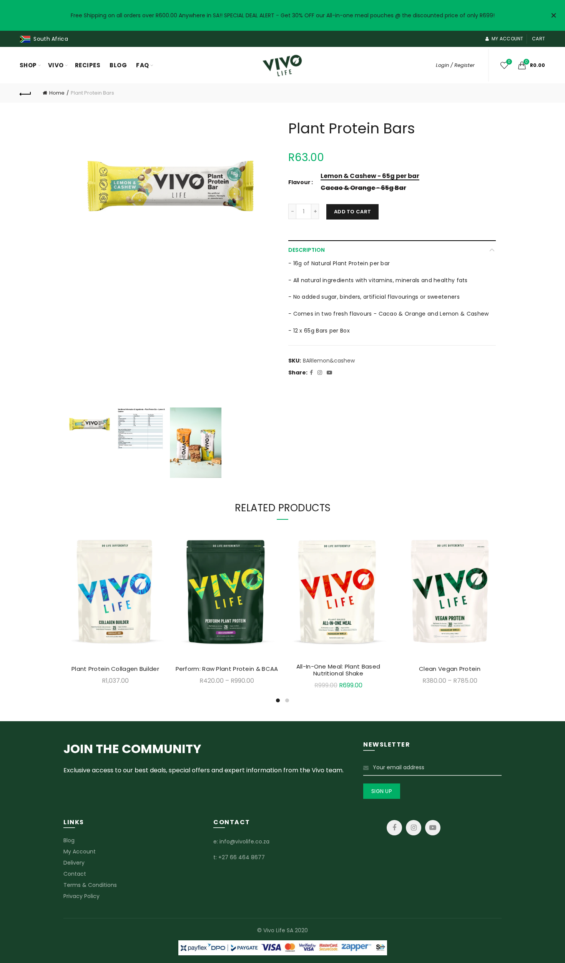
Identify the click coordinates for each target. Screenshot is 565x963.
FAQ (142, 65)
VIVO (56, 65)
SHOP (28, 65)
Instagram (413, 827)
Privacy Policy (81, 896)
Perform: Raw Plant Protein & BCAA (227, 668)
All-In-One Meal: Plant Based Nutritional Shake (338, 670)
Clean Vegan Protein (449, 668)
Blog (69, 840)
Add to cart (352, 211)
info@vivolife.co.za (244, 841)
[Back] (25, 93)
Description (306, 250)
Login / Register (455, 65)
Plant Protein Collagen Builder (115, 668)
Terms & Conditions (90, 885)
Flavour (299, 182)
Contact (74, 874)
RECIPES (88, 65)
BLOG (118, 65)
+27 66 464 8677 (241, 857)
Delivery (74, 863)
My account (507, 38)
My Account (79, 851)
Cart (538, 38)
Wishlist (509, 62)
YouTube (432, 827)
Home (57, 92)
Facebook (394, 827)
